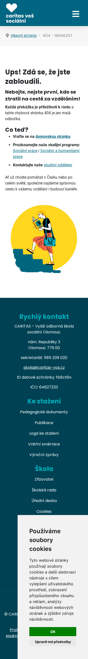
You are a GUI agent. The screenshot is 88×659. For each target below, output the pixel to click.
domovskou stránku (52, 136)
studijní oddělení (58, 165)
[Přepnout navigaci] (75, 14)
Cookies (44, 511)
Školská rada (44, 490)
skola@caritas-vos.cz (44, 367)
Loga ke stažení (44, 433)
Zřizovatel (44, 479)
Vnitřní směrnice (44, 444)
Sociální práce (25, 150)
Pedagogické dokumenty (44, 412)
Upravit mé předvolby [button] (53, 642)
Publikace (44, 423)
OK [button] (52, 632)
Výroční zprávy (44, 455)
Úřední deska (44, 500)
